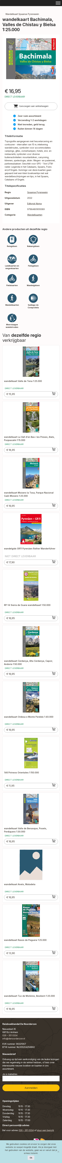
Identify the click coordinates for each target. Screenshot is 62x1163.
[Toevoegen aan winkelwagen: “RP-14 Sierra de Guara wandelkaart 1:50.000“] (54, 617)
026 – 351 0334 (9, 1035)
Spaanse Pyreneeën (37, 192)
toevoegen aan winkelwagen (33, 106)
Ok (31, 1157)
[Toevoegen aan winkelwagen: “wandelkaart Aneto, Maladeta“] (54, 896)
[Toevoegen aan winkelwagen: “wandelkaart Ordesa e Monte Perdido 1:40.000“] (54, 729)
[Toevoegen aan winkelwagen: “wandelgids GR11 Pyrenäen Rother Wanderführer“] (54, 562)
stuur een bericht (45, 1130)
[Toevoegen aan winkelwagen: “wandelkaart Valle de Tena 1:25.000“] (54, 393)
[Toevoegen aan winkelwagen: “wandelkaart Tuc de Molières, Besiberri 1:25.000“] (54, 1008)
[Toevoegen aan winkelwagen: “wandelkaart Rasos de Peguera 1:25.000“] (54, 952)
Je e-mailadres (9, 1074)
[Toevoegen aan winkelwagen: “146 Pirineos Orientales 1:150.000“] (54, 785)
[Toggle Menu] (58, 3)
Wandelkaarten (34, 214)
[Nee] (58, 1151)
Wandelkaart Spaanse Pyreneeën (22, 14)
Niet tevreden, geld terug (31, 124)
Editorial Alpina (34, 203)
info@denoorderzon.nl (13, 1038)
